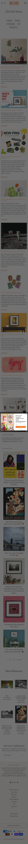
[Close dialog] (26, 414)
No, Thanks (20, 428)
